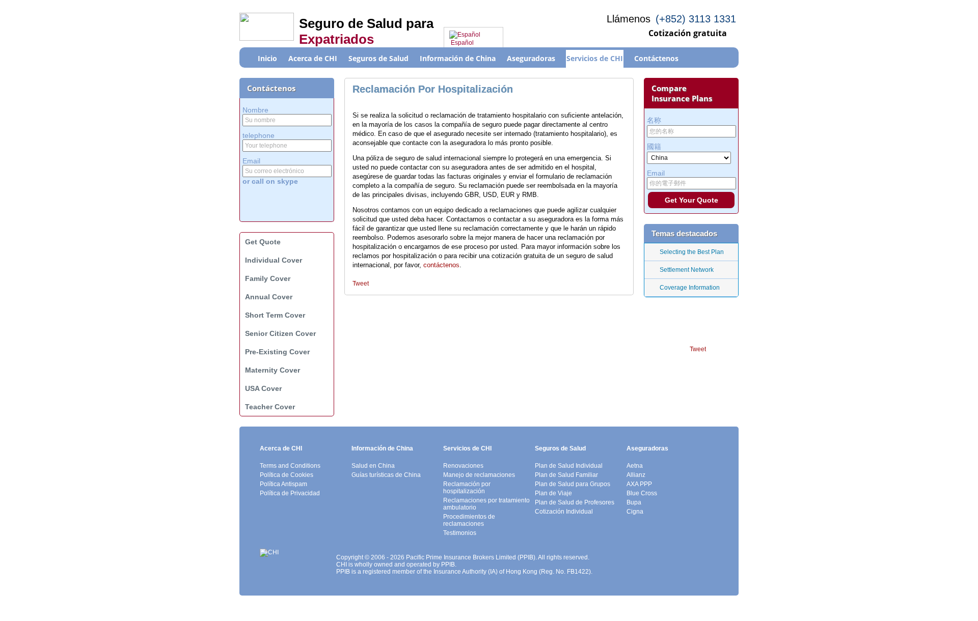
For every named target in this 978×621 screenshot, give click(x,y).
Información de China (382, 448)
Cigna (635, 511)
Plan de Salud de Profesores (574, 502)
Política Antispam (283, 484)
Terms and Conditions (290, 465)
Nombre (255, 110)
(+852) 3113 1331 (696, 18)
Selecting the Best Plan (692, 252)
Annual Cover (268, 297)
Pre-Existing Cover (277, 352)
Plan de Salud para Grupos (572, 484)
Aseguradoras (647, 448)
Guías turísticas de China (386, 474)
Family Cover (267, 278)
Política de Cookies (286, 474)
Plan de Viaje (553, 493)
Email (251, 161)
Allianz (636, 474)
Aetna (635, 465)
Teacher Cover (270, 407)
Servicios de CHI (467, 448)
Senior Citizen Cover (280, 333)
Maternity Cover (272, 370)
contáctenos (441, 265)
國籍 (654, 147)
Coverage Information (690, 287)
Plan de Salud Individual (569, 465)
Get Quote (263, 242)
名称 (654, 120)
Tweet (360, 283)
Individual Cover (273, 260)
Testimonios (459, 533)
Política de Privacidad (290, 493)
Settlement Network (687, 269)
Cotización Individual (564, 511)
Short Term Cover (275, 315)
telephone (258, 135)
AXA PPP (639, 484)
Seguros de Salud (560, 448)
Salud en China (373, 465)
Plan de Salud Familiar (566, 474)
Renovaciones (463, 465)
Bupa (634, 502)
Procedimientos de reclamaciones (469, 520)
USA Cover (263, 388)
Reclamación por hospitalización (467, 488)
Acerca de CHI (281, 448)
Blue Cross (642, 493)
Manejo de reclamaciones (479, 474)
